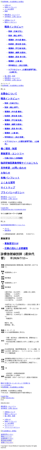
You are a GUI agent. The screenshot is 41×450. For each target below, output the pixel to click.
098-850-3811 (7, 209)
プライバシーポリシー (12, 192)
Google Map (4, 208)
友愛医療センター (7, 438)
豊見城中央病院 (6, 440)
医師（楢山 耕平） (15, 36)
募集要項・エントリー (12, 15)
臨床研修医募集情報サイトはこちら (19, 163)
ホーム (7, 228)
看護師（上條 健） (15, 61)
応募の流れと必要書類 (14, 158)
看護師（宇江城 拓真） (17, 48)
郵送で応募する (6, 383)
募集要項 (8, 230)
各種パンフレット (10, 177)
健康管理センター (7, 434)
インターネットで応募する (21, 383)
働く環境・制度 (10, 76)
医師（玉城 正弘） (15, 31)
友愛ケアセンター (7, 442)
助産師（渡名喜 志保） (17, 44)
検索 (6, 11)
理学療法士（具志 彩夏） (18, 65)
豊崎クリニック (6, 436)
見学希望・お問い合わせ (13, 17)
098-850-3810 (20, 209)
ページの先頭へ (6, 385)
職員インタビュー (11, 22)
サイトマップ (8, 187)
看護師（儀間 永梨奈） (17, 53)
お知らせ (5, 173)
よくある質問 (8, 182)
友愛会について (10, 20)
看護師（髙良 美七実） (17, 57)
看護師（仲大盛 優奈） (17, 40)
